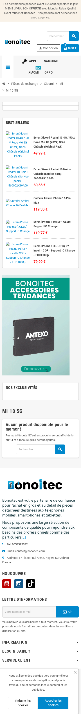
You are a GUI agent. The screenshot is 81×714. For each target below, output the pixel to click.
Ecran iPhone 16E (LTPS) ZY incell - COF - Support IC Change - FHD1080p (54, 251)
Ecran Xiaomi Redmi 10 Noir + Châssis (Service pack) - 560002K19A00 (52, 174)
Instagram (18, 583)
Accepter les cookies (53, 703)
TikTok (30, 583)
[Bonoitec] (17, 41)
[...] (24, 537)
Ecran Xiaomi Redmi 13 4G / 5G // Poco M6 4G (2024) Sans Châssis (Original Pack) (54, 142)
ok (69, 612)
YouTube (6, 583)
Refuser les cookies (23, 703)
